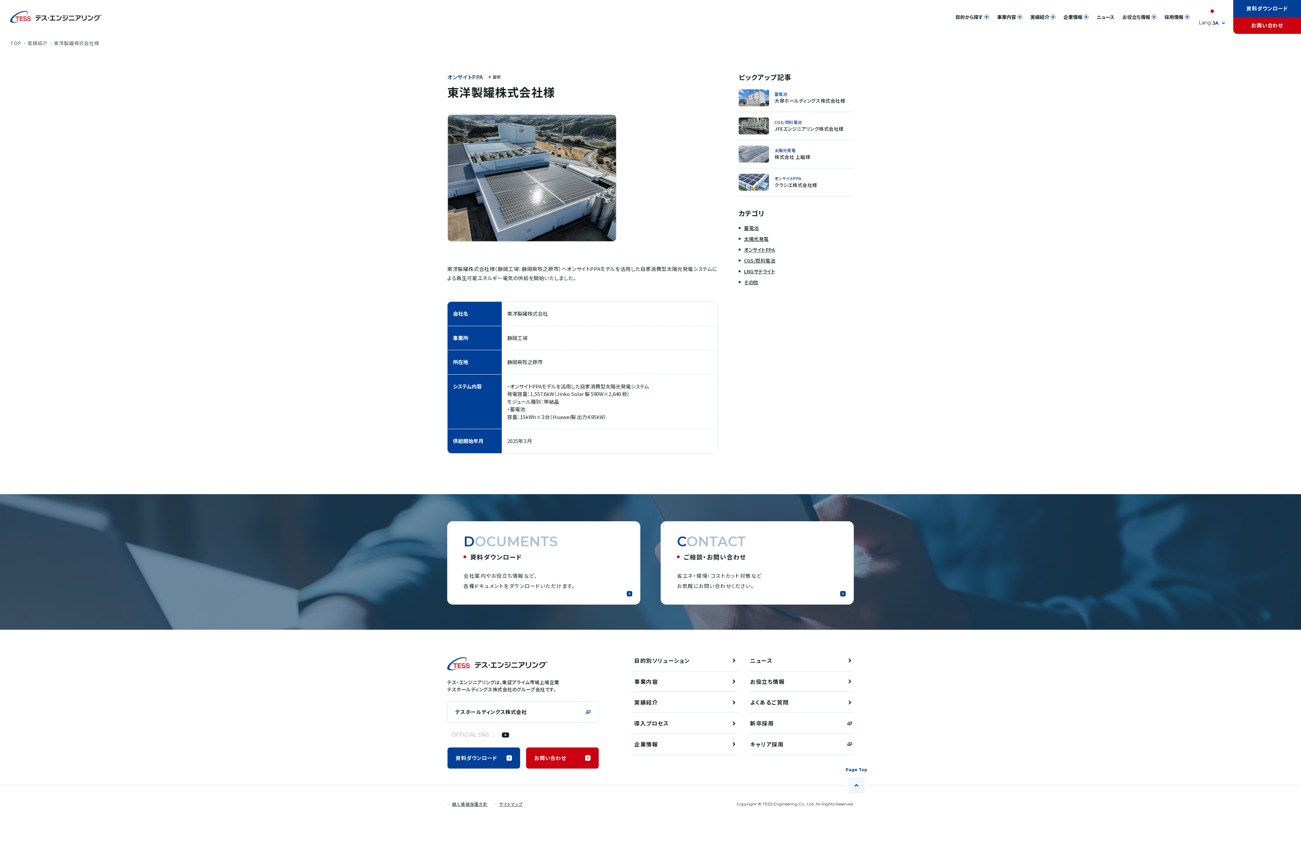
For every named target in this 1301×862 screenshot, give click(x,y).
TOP (15, 43)
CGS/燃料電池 (759, 260)
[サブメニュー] (986, 17)
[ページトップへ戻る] (856, 785)
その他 (751, 282)
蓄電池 (751, 228)
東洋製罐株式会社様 (76, 43)
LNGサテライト (759, 271)
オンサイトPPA (465, 77)
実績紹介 (37, 43)
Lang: (1209, 23)
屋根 (497, 77)
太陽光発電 (756, 238)
